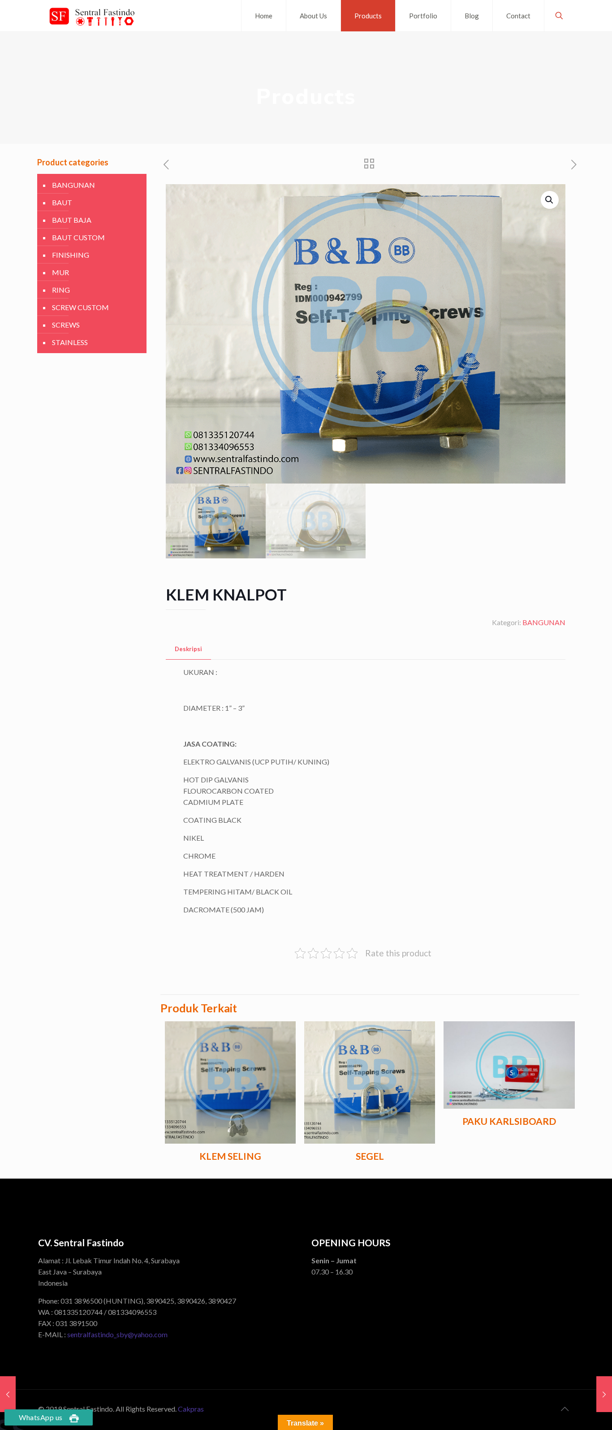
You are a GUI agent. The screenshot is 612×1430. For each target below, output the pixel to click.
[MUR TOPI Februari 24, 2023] (604, 1394)
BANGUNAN (543, 622)
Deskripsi (188, 648)
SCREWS (66, 324)
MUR (60, 272)
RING (61, 289)
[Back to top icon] (564, 1408)
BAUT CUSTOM (78, 237)
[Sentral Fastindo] (92, 15)
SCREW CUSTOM (80, 307)
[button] (550, 200)
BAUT (62, 202)
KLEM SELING (230, 1156)
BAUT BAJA (71, 220)
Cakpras (191, 1408)
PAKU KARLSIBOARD (509, 1121)
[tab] (188, 649)
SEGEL (370, 1156)
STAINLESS (70, 342)
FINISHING (70, 255)
